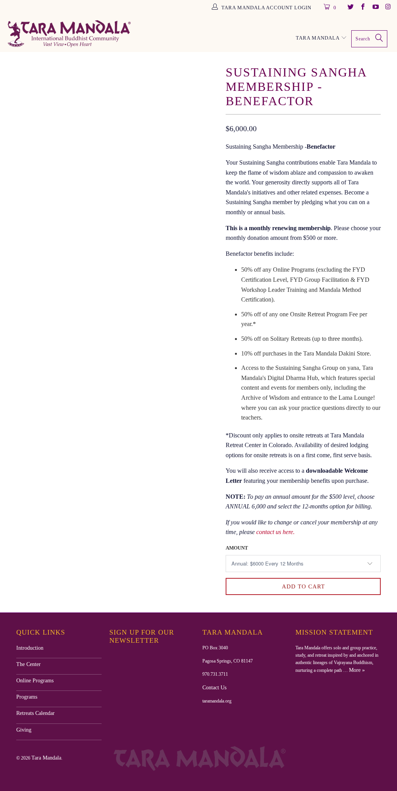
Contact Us (214, 687)
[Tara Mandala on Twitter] (349, 7)
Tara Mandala (46, 758)
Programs (26, 697)
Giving (23, 730)
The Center (28, 664)
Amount (237, 548)
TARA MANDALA (318, 38)
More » (357, 670)
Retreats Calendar (35, 713)
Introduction (29, 648)
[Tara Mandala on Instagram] (387, 7)
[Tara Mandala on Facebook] (362, 7)
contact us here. (275, 532)
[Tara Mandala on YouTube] (374, 7)
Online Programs (35, 680)
